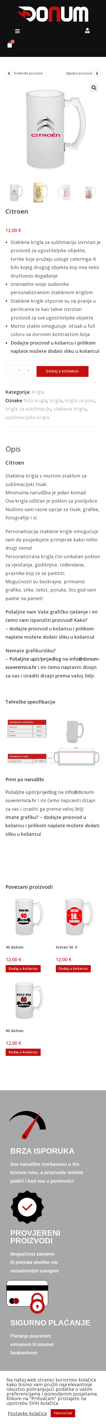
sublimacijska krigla (27, 417)
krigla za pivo (79, 400)
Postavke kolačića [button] (27, 1413)
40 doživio (14, 947)
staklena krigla (70, 409)
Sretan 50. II (66, 947)
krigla (56, 400)
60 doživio (14, 1030)
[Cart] (8, 45)
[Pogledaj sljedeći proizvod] (97, 73)
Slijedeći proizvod (79, 73)
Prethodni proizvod (28, 73)
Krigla (38, 392)
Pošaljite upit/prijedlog (35, 659)
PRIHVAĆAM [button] (63, 1413)
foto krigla (35, 400)
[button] (17, 31)
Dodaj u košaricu (62, 371)
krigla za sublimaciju (28, 409)
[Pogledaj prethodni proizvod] (9, 73)
